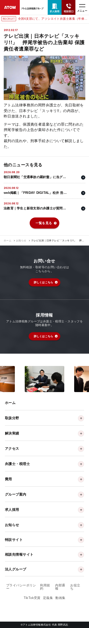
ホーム (7, 240)
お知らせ (21, 240)
